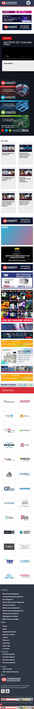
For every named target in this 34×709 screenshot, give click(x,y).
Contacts (6, 649)
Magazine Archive (9, 632)
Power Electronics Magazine (13, 602)
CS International (9, 657)
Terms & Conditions (15, 702)
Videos (5, 637)
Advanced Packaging (11, 594)
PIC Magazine (8, 599)
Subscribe (6, 646)
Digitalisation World (10, 616)
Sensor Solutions (9, 605)
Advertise (6, 643)
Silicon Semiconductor (11, 608)
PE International (9, 660)
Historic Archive (9, 634)
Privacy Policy (24, 702)
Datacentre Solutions (11, 613)
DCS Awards (7, 669)
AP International (9, 654)
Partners (6, 640)
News (5, 629)
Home (5, 626)
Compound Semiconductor (13, 596)
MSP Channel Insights (11, 619)
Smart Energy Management (13, 611)
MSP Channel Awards (11, 672)
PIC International (9, 662)
